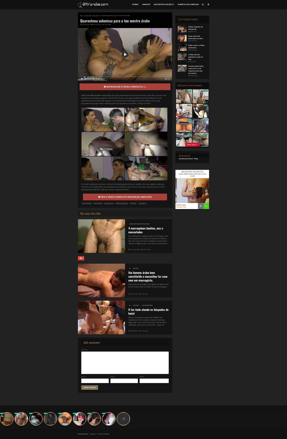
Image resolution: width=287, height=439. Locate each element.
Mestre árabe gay (122, 203)
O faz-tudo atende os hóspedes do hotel (148, 311)
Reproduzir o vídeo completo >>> (126, 86)
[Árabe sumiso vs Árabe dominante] (182, 47)
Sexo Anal (96, 15)
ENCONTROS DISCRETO (164, 4)
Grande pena (108, 203)
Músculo (133, 203)
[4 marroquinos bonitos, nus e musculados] (101, 236)
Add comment (97, 24)
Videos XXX (87, 15)
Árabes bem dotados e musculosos (139, 224)
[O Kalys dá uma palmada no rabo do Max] (182, 56)
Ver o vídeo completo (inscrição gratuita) (126, 197)
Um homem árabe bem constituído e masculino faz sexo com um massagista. (147, 276)
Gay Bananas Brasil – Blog (188, 159)
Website (142, 376)
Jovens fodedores (147, 305)
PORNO (135, 4)
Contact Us (92, 434)
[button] (103, 120)
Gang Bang (136, 305)
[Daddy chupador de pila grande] (182, 29)
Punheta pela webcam (188, 4)
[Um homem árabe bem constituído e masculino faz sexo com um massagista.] (101, 280)
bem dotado (86, 203)
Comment (84, 349)
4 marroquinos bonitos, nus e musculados (145, 230)
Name (83, 376)
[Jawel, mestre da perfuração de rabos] (182, 38)
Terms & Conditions (103, 434)
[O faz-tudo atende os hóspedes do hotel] (101, 317)
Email (112, 376)
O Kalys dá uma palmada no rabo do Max (195, 57)
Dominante (98, 203)
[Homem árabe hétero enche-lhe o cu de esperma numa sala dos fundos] (182, 68)
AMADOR (146, 4)
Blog (81, 15)
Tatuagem (142, 203)
